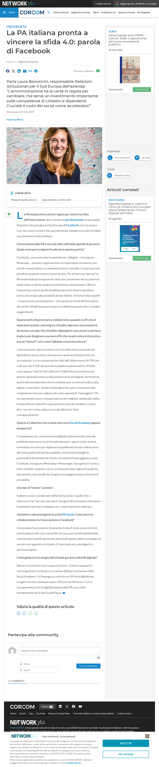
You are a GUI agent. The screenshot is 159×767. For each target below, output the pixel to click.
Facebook (72, 225)
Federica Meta (15, 119)
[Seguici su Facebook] (73, 706)
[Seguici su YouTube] (80, 706)
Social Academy (80, 423)
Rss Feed (40, 713)
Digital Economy (80, 12)
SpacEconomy (126, 12)
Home (10, 61)
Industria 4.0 (108, 12)
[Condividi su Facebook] (7, 70)
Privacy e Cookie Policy (59, 713)
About (13, 713)
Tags (31, 713)
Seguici (45, 706)
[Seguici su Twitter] (67, 706)
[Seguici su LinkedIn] (60, 706)
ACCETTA (126, 743)
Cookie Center (124, 713)
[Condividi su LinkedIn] (18, 70)
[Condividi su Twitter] (13, 70)
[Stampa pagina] (36, 70)
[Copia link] (30, 70)
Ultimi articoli (61, 12)
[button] (9, 12)
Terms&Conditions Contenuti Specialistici (93, 713)
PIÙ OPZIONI (126, 754)
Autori (22, 713)
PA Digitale (143, 12)
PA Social (68, 514)
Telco (96, 12)
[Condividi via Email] (24, 70)
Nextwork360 (17, 727)
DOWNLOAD (142, 89)
